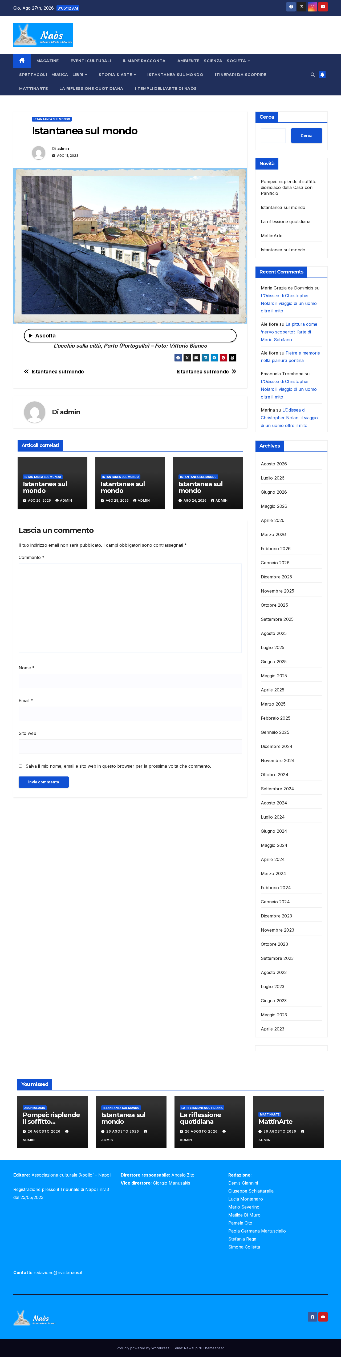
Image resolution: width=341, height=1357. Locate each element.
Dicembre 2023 (276, 916)
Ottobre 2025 (274, 605)
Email (26, 700)
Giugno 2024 (274, 831)
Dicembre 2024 (277, 746)
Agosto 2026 (274, 463)
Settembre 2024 (277, 788)
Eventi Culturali (91, 60)
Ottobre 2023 (274, 944)
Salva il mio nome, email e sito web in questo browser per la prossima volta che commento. (118, 766)
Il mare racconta (144, 60)
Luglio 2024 (273, 817)
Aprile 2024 (273, 859)
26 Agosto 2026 (45, 1131)
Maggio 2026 (274, 506)
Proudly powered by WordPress (143, 1348)
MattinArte (33, 88)
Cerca (266, 117)
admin (63, 148)
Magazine (47, 60)
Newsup (191, 1348)
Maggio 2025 (274, 675)
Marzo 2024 (273, 873)
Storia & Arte (116, 74)
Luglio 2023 (273, 986)
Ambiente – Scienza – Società (212, 60)
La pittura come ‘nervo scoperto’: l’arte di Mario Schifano (289, 331)
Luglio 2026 (273, 478)
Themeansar (213, 1348)
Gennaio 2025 (275, 732)
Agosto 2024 (274, 803)
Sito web (27, 733)
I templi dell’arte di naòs (166, 88)
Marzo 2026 (273, 534)
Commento (31, 557)
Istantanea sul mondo (175, 74)
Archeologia (34, 1107)
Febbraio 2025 (276, 718)
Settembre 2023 (277, 958)
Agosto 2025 (274, 633)
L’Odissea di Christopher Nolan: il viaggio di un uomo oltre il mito (289, 303)
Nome (27, 667)
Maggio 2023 (274, 1014)
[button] (313, 74)
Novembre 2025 (277, 591)
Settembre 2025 (277, 619)
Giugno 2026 (274, 492)
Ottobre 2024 (275, 774)
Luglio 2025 (273, 647)
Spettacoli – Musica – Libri (51, 74)
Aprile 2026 (273, 520)
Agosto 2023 (274, 972)
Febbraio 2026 (276, 548)
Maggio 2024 (274, 845)
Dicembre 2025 (276, 576)
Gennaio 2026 (275, 562)
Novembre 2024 (278, 760)
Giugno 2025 (274, 661)
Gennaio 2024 (275, 901)
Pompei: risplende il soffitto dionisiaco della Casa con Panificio (289, 187)
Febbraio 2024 (276, 887)
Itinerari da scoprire (240, 74)
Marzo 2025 (273, 704)
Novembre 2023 (277, 930)
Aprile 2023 (273, 1029)
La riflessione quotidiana (91, 88)
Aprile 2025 (273, 689)
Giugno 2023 (274, 1000)
